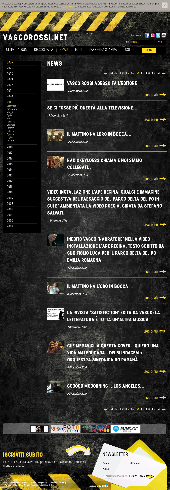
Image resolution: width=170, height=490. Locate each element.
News (64, 50)
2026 (10, 62)
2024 (10, 74)
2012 (10, 181)
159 (153, 73)
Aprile (9, 115)
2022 (10, 85)
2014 (10, 170)
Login (149, 50)
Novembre (12, 109)
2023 (10, 79)
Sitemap (62, 483)
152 (116, 73)
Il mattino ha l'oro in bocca (97, 286)
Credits (25, 483)
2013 (10, 175)
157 (142, 73)
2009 (10, 198)
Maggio (10, 112)
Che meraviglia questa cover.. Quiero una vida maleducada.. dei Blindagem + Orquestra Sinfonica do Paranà (113, 353)
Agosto (10, 134)
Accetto (117, 477)
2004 (10, 226)
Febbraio (11, 122)
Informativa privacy (39, 483)
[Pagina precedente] (106, 74)
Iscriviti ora (137, 476)
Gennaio (11, 125)
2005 (10, 220)
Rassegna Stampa (103, 50)
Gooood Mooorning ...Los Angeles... (106, 386)
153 (122, 73)
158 (148, 73)
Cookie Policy (68, 7)
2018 (10, 147)
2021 (10, 91)
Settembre (12, 131)
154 (127, 73)
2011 (9, 187)
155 (132, 73)
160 (158, 73)
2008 (10, 204)
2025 (10, 68)
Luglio (10, 137)
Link (127, 42)
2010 (10, 192)
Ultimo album (17, 50)
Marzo (10, 118)
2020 (10, 96)
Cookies (53, 483)
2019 (10, 102)
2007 (10, 209)
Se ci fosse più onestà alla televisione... (92, 108)
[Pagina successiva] (164, 74)
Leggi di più (151, 95)
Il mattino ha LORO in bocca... (99, 134)
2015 (10, 164)
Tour (79, 50)
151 (111, 73)
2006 (10, 215)
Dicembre (11, 106)
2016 (10, 158)
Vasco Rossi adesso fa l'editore (102, 83)
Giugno (10, 141)
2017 (9, 153)
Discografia (43, 50)
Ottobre (10, 128)
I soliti (129, 50)
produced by (94, 486)
